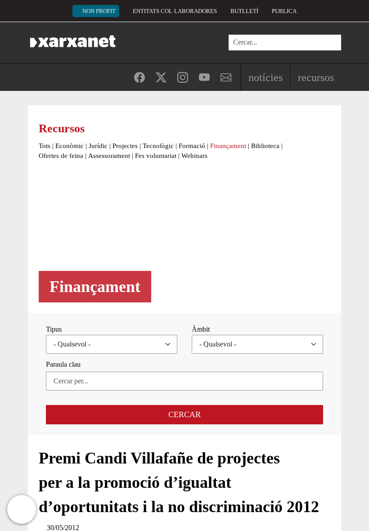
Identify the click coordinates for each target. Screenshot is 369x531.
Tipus (54, 329)
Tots (44, 145)
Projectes (125, 145)
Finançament (228, 145)
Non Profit (99, 11)
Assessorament (109, 155)
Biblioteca (265, 145)
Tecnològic (158, 145)
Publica (284, 11)
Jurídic (98, 145)
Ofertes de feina (61, 155)
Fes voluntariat (155, 155)
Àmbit (201, 329)
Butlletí (244, 11)
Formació (192, 145)
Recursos (316, 77)
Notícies (265, 77)
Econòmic (69, 145)
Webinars (194, 155)
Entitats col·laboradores (175, 11)
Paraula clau (63, 364)
